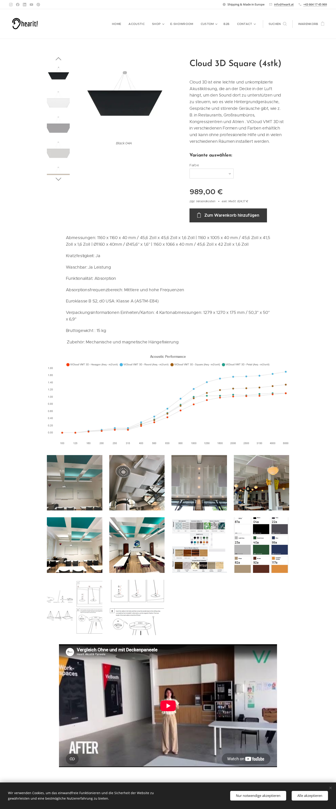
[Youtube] (31, 4)
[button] (277, 24)
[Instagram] (11, 4)
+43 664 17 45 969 (315, 4)
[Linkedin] (24, 4)
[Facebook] (18, 4)
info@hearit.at (284, 4)
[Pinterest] (38, 4)
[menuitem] (118, 24)
